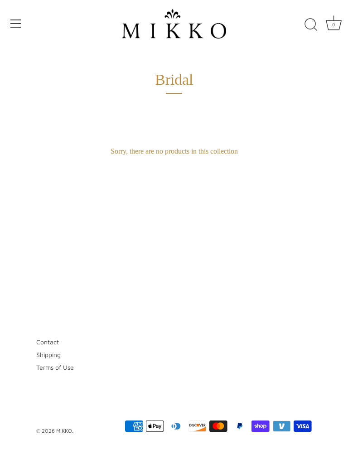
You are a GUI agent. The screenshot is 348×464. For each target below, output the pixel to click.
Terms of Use (55, 367)
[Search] (311, 25)
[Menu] (16, 24)
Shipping (48, 354)
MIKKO (64, 431)
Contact (47, 342)
